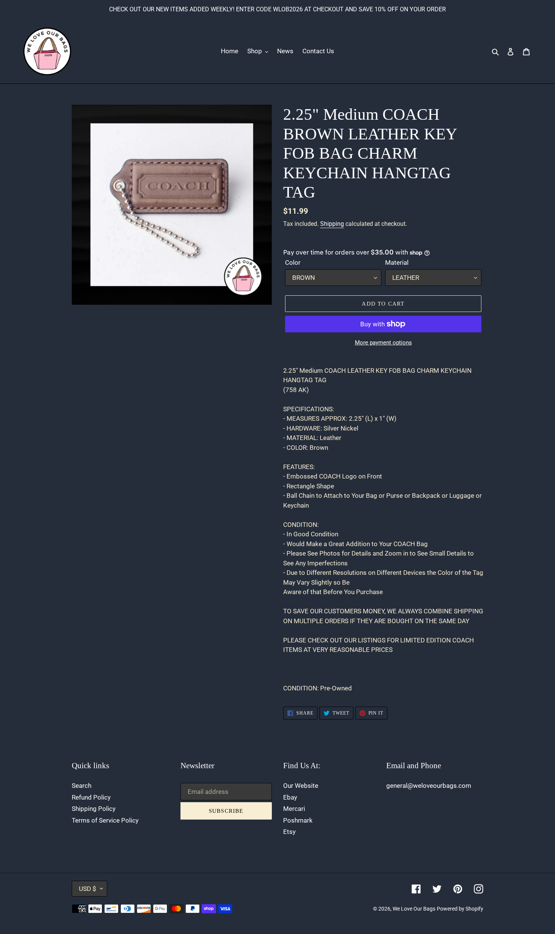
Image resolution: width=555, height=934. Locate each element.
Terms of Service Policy (105, 820)
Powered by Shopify (460, 909)
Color (293, 262)
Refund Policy (91, 797)
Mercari (294, 808)
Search (81, 785)
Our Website (300, 785)
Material (397, 262)
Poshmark (298, 820)
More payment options (383, 342)
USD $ (87, 888)
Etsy (289, 831)
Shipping (332, 223)
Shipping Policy (94, 808)
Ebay (290, 797)
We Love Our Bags (414, 909)
